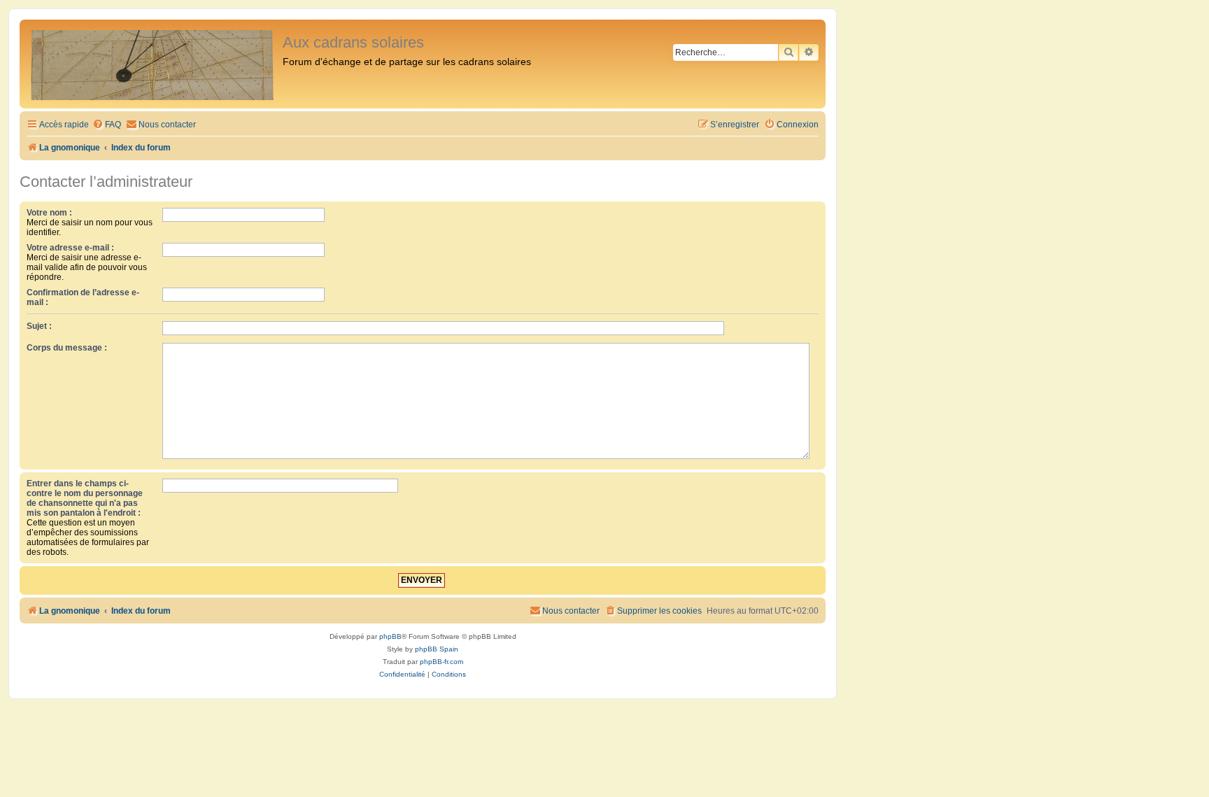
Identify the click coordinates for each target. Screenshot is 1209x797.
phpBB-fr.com (441, 661)
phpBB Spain (436, 649)
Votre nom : (49, 213)
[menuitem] (106, 124)
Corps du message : (67, 348)
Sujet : (39, 326)
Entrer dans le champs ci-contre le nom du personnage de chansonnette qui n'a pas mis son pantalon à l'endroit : (85, 498)
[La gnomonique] (153, 64)
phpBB (390, 636)
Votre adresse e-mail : (70, 248)
